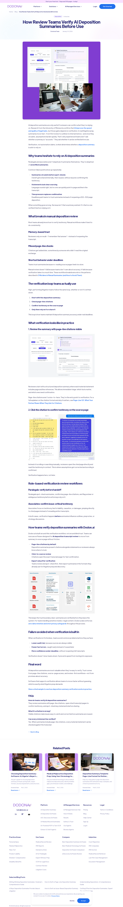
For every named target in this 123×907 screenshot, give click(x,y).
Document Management (97, 862)
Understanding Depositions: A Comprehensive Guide (95, 883)
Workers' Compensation (17, 858)
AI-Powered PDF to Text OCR (51, 826)
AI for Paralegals (41, 854)
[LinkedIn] (16, 814)
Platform (36, 6)
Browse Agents (68, 829)
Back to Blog (35, 732)
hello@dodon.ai (22, 810)
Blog (16, 12)
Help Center (87, 818)
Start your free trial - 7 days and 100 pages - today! (61, 1)
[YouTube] (29, 814)
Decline (72, 901)
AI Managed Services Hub (71, 810)
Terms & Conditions (106, 810)
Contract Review (41, 866)
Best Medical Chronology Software (74, 846)
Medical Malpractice (15, 846)
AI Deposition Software (48, 814)
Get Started (107, 6)
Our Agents (67, 826)
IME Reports (40, 846)
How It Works (67, 814)
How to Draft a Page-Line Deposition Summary (60, 882)
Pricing (85, 810)
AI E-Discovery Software (49, 818)
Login (95, 6)
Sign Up (85, 822)
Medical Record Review (43, 842)
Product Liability (14, 854)
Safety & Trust (68, 822)
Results (66, 818)
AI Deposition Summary (48, 810)
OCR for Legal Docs (42, 862)
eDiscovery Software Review (72, 854)
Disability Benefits (15, 862)
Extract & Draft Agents (48, 829)
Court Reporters (94, 842)
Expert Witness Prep (43, 858)
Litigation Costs (41, 870)
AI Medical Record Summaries (50, 822)
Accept (83, 901)
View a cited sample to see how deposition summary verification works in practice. (60, 689)
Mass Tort (12, 850)
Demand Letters (41, 850)
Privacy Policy (104, 814)
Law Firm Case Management (98, 858)
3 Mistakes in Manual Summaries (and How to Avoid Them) (60, 275)
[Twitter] (22, 814)
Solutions (52, 6)
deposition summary (86, 144)
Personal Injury (14, 842)
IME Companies (94, 846)
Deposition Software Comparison (73, 850)
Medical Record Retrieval (97, 854)
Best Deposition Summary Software (74, 842)
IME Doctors (93, 850)
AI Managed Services (72, 6)
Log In (85, 826)
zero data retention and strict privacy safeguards (47, 624)
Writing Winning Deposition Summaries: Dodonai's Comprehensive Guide (25, 883)
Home (11, 12)
